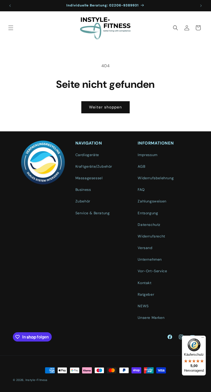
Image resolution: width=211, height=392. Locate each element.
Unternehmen (150, 259)
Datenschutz (149, 224)
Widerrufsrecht (151, 236)
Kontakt (144, 282)
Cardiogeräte (87, 154)
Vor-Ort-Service (152, 271)
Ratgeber (146, 294)
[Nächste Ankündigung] (201, 5)
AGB (141, 166)
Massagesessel (89, 178)
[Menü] (203, 339)
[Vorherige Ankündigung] (10, 5)
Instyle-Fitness (36, 380)
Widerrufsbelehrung (156, 178)
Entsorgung (148, 213)
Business (83, 189)
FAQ (141, 189)
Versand (145, 247)
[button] (10, 27)
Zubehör (82, 201)
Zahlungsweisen (152, 201)
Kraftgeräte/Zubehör (93, 166)
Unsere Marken (151, 317)
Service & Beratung (92, 213)
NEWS (143, 306)
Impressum (147, 154)
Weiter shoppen (105, 107)
